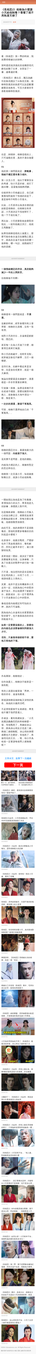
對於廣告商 (27, 1350)
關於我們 (4, 1350)
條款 (15, 1350)
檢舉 (14, 22)
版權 (22, 1350)
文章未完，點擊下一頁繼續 (18, 758)
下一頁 (18, 765)
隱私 (19, 1350)
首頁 (3, 2)
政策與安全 (10, 1350)
